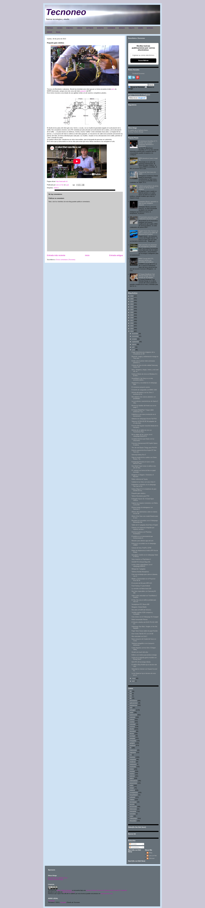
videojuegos (133, 818)
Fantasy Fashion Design (135, 132)
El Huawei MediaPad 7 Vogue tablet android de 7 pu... (143, 410)
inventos (132, 757)
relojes (132, 788)
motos (132, 769)
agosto (134, 344)
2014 (131, 328)
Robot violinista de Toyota (140, 479)
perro (113, 89)
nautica (132, 773)
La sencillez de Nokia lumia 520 (141, 588)
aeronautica (133, 700)
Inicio (87, 255)
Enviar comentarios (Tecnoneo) (65, 259)
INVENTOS (100, 28)
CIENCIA (79, 28)
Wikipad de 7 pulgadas (139, 569)
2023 (131, 304)
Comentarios (135, 847)
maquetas (133, 759)
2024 (131, 301)
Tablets (132, 799)
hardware (132, 745)
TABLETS (131, 28)
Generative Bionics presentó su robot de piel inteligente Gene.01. (148, 203)
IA (130, 748)
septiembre (135, 342)
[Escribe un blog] (79, 185)
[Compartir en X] (81, 185)
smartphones (134, 792)
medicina (132, 762)
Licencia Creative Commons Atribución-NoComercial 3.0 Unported (106, 890)
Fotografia (133, 741)
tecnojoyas (133, 802)
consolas (132, 724)
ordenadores (133, 781)
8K (131, 698)
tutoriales (132, 814)
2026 (131, 296)
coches (132, 722)
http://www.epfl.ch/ (62, 181)
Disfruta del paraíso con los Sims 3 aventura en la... (142, 393)
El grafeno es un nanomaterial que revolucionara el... (142, 537)
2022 (131, 307)
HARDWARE (111, 28)
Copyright (63, 902)
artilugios (132, 710)
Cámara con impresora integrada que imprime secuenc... (143, 528)
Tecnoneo (66, 12)
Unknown (151, 858)
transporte (133, 811)
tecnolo (132, 804)
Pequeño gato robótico (138, 493)
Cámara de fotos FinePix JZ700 (141, 548)
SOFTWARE (89, 28)
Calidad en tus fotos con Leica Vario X (143, 482)
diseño (132, 729)
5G (131, 693)
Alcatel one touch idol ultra (140, 652)
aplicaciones (134, 703)
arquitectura (133, 705)
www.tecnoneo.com (69, 892)
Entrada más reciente (56, 255)
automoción (133, 715)
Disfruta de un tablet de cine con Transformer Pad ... (142, 431)
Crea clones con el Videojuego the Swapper (145, 617)
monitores (133, 766)
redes (131, 785)
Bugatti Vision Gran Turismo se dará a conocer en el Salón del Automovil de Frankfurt (148, 232)
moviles (132, 771)
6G (131, 696)
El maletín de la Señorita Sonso (138, 130)
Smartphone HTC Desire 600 (140, 604)
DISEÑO (140, 28)
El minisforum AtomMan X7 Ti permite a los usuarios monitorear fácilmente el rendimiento (148, 143)
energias (132, 738)
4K (131, 691)
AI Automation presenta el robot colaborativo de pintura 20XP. (148, 218)
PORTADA (50, 28)
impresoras (133, 750)
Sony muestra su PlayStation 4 (141, 559)
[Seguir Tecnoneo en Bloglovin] (137, 99)
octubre (134, 339)
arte (131, 707)
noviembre (135, 336)
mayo (133, 678)
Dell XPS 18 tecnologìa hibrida (141, 662)
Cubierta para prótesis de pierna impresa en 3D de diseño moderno (148, 187)
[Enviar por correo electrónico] (77, 185)
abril (133, 681)
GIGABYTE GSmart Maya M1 (141, 562)
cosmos (132, 726)
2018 (131, 318)
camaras (132, 717)
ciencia (132, 719)
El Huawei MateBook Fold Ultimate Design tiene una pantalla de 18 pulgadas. (147, 275)
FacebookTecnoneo (138, 73)
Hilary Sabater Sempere (64, 890)
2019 (131, 315)
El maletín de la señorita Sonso (57, 878)
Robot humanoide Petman (140, 619)
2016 (131, 323)
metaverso (133, 764)
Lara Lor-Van (153, 855)
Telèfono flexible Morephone (140, 572)
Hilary (150, 853)
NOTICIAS (150, 28)
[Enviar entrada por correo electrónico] (73, 185)
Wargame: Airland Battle (139, 607)
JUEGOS (49, 32)
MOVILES (122, 28)
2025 (131, 299)
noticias (132, 776)
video (131, 816)
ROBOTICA (69, 28)
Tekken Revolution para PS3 (140, 496)
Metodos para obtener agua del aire (142, 540)
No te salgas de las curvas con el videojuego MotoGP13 (142, 435)
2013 (131, 331)
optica (132, 778)
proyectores (133, 783)
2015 (131, 326)
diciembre (135, 333)
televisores (133, 809)
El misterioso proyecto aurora (141, 387)
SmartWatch (134, 795)
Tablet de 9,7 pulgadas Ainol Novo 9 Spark (145, 525)
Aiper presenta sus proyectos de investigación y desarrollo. (148, 245)
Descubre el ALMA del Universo (141, 610)
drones (132, 733)
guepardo (83, 91)
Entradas (134, 844)
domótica (132, 731)
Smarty (58, 32)
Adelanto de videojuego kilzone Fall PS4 (144, 419)
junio (133, 350)
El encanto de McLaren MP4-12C (142, 583)
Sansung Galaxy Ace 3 (139, 454)
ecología (132, 736)
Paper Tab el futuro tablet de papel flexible (145, 631)
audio (131, 712)
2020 (131, 312)
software (132, 797)
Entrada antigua (116, 255)
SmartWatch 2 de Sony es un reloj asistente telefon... (142, 379)
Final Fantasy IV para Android (141, 586)
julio (133, 347)
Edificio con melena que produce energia (144, 655)
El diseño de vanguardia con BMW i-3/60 (144, 390)
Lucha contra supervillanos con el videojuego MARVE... (142, 565)
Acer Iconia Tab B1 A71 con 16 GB (142, 633)
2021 (131, 309)
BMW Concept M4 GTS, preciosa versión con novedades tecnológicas (146, 260)
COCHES (59, 28)
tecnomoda (133, 806)
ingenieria (133, 752)
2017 (131, 320)
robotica (56, 188)
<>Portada (51, 901)
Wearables (133, 821)
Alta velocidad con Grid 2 (139, 636)
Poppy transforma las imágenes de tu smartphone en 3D (143, 353)
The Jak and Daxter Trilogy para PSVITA (144, 447)
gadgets (132, 743)
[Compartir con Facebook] (83, 185)
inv (131, 755)
